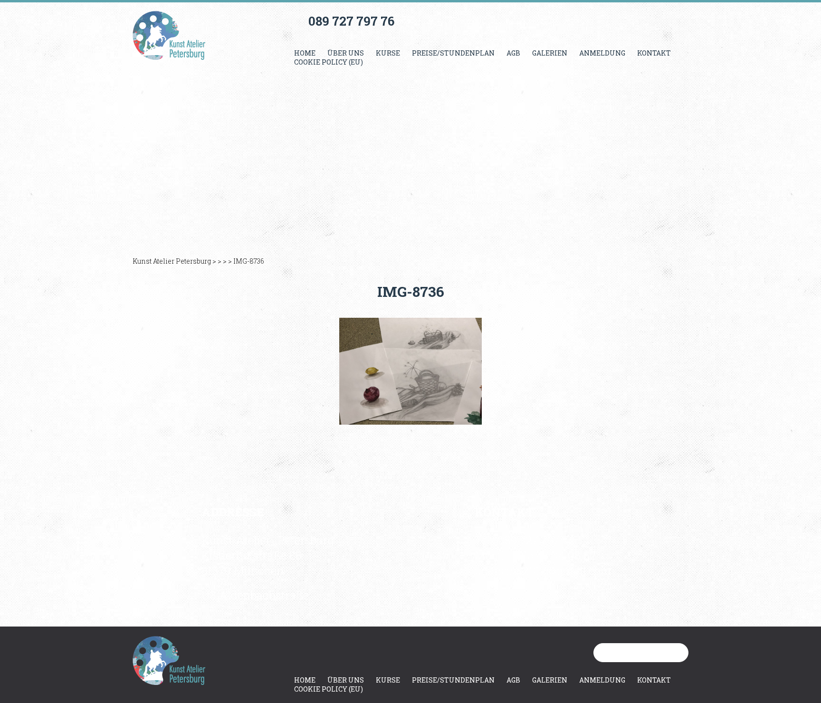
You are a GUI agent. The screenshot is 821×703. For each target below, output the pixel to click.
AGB (513, 52)
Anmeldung (602, 52)
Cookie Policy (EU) (328, 61)
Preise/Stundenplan (453, 52)
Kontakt (654, 52)
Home (304, 52)
